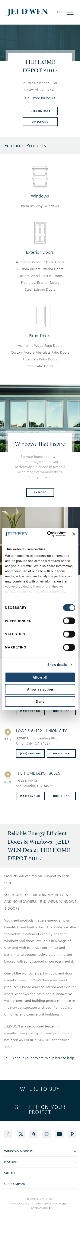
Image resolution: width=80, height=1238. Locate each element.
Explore (40, 492)
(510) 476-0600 (30, 753)
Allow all (40, 677)
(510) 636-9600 (30, 796)
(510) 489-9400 (30, 711)
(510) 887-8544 (40, 111)
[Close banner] (73, 534)
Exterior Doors (40, 252)
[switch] (69, 620)
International (40, 1208)
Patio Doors (40, 335)
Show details (57, 664)
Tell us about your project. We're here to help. (39, 1058)
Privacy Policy (20, 1203)
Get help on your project (40, 1109)
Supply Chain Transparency (52, 1203)
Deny (40, 701)
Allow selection (40, 689)
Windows (40, 196)
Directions (40, 121)
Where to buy (40, 1089)
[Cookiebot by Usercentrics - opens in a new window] (49, 534)
